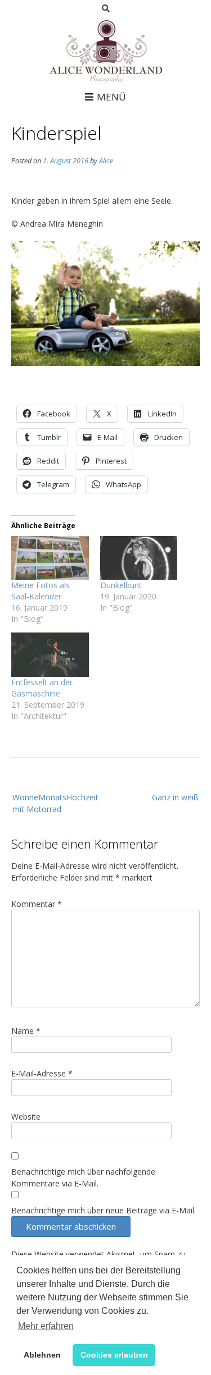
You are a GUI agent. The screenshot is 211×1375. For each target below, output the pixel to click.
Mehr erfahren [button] (46, 1326)
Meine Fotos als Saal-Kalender (40, 591)
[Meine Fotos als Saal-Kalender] (50, 558)
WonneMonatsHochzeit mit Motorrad (55, 803)
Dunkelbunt (121, 585)
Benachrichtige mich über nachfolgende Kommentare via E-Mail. (83, 1177)
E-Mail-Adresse (42, 1073)
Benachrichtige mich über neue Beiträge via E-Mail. (103, 1210)
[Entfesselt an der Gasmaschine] (50, 654)
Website (26, 1116)
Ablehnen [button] (42, 1354)
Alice (106, 161)
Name (26, 1030)
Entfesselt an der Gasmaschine (42, 688)
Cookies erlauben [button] (114, 1354)
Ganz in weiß (175, 797)
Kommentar (36, 904)
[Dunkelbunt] (139, 558)
